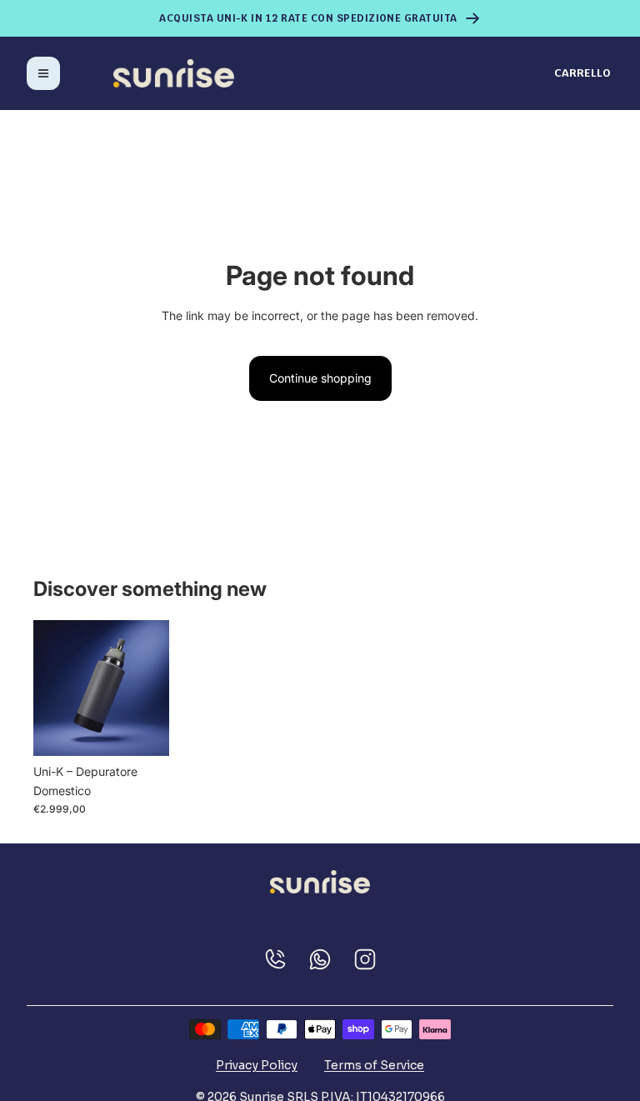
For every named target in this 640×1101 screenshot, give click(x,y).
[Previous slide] (51, 688)
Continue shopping (320, 378)
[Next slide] (150, 688)
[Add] (143, 730)
